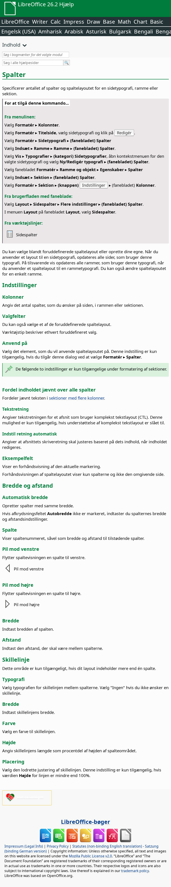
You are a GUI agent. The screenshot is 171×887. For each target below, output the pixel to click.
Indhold (11, 44)
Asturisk (96, 31)
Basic (156, 21)
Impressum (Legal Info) (23, 846)
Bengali (143, 31)
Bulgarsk (120, 31)
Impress (73, 21)
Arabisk (74, 31)
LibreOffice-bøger (85, 821)
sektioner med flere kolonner (76, 398)
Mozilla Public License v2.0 (90, 856)
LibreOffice (15, 21)
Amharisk (50, 31)
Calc (56, 21)
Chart (140, 21)
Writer (40, 21)
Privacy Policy (58, 846)
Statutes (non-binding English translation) (107, 846)
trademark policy (135, 870)
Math (124, 21)
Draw (93, 21)
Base (109, 21)
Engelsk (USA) (18, 31)
